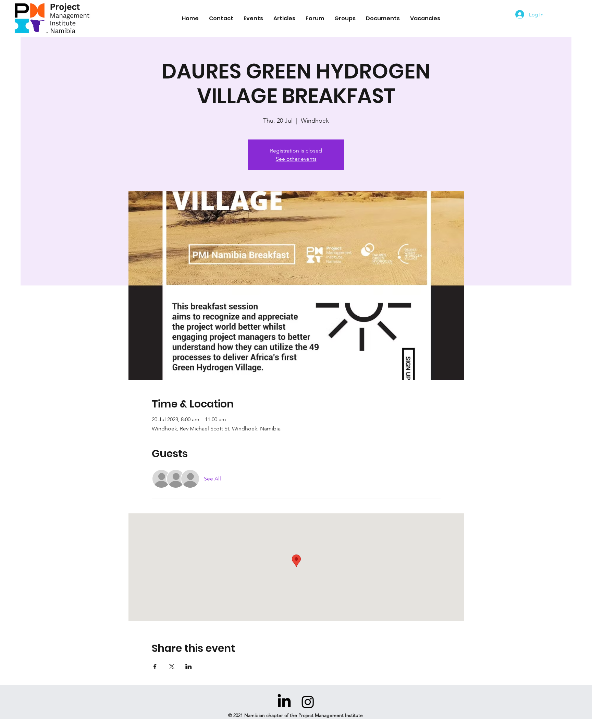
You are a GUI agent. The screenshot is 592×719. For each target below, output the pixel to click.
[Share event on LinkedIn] (188, 666)
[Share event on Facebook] (155, 666)
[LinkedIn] (284, 702)
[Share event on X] (172, 666)
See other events (296, 159)
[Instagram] (308, 702)
